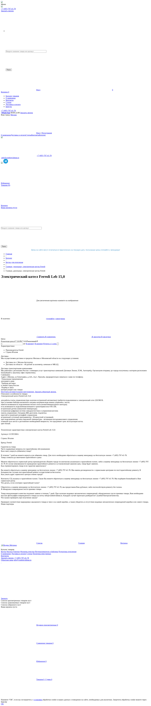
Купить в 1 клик (50, 344)
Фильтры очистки (27, 552)
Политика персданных (42, 554)
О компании (6, 135)
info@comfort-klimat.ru (22, 560)
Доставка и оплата (18, 135)
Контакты (35, 135)
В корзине (39, 344)
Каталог (42, 135)
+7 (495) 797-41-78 (8, 9)
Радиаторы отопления (67, 552)
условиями (38, 700)
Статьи (28, 135)
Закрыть (4, 598)
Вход (38, 90)
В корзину (30, 344)
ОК (2, 704)
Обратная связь (7, 560)
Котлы (3, 552)
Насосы (10, 552)
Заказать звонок (7, 11)
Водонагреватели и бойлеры (46, 552)
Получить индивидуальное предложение (17, 392)
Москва (13, 115)
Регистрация (47, 133)
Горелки (16, 552)
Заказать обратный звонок (46, 392)
